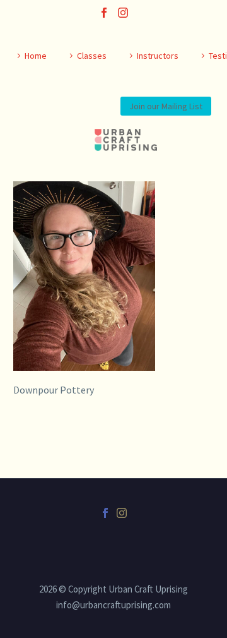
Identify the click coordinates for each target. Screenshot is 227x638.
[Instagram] (123, 13)
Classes (92, 55)
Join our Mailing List (165, 106)
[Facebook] (104, 13)
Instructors (157, 55)
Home (36, 55)
